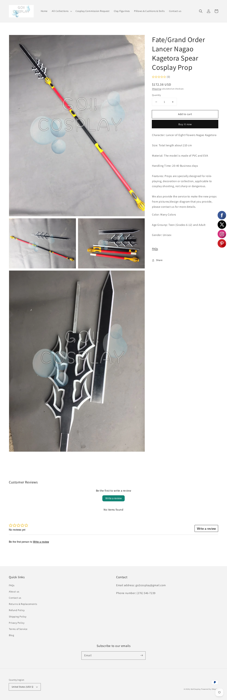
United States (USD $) (22, 686)
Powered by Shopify (209, 689)
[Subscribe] (141, 655)
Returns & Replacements (23, 604)
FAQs (155, 249)
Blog (11, 635)
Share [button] (159, 260)
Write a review (113, 498)
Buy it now (185, 124)
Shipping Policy (17, 616)
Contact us (15, 597)
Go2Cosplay (196, 689)
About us (14, 591)
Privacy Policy (16, 622)
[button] (61, 11)
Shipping (156, 89)
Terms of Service (18, 629)
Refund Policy (17, 610)
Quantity (156, 95)
